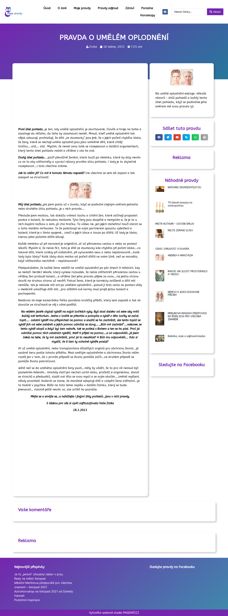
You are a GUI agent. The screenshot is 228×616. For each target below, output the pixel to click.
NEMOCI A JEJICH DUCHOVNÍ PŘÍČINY (183, 294)
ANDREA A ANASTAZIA (180, 255)
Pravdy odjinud (108, 8)
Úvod (47, 8)
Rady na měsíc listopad (30, 578)
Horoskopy (147, 15)
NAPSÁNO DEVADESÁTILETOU (184, 187)
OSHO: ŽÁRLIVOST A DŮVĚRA (172, 248)
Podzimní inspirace (27, 600)
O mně (62, 8)
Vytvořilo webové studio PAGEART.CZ (114, 612)
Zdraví (129, 8)
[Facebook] (165, 11)
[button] (159, 137)
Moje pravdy (82, 8)
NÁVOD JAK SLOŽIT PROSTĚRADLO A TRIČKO (188, 273)
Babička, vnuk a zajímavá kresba (186, 336)
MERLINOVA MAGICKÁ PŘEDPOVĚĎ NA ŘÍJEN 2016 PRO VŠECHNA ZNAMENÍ (187, 316)
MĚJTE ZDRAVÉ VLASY (180, 230)
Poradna (147, 8)
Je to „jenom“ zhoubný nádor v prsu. (38, 574)
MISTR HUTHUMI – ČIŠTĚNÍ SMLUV (174, 223)
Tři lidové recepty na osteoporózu (180, 204)
